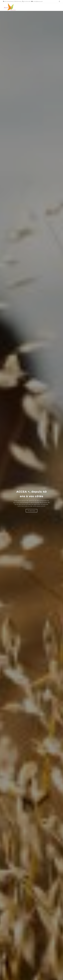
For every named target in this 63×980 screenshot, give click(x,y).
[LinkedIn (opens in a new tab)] (59, 1)
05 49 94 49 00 (27, 1)
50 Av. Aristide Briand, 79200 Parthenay (13, 1)
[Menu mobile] (58, 5)
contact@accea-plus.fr (37, 1)
